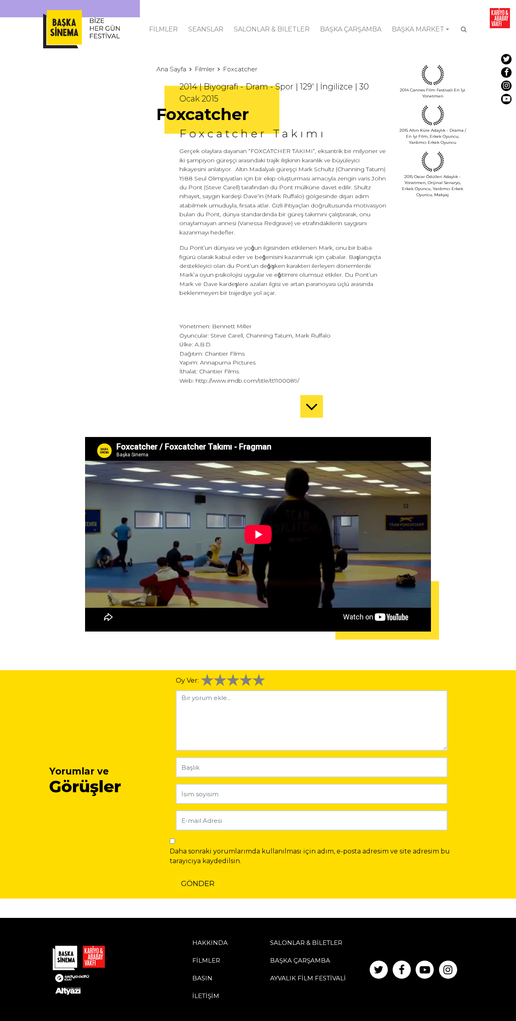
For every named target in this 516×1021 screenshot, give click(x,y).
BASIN (202, 978)
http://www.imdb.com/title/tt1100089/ (247, 380)
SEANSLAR (205, 29)
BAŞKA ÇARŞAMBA (350, 29)
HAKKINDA (210, 942)
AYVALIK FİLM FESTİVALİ (308, 978)
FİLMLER (163, 29)
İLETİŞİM (205, 996)
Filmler (204, 69)
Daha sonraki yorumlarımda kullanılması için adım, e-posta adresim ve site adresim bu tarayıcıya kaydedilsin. (310, 856)
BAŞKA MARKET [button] (418, 29)
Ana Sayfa (171, 69)
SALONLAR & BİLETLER (272, 29)
